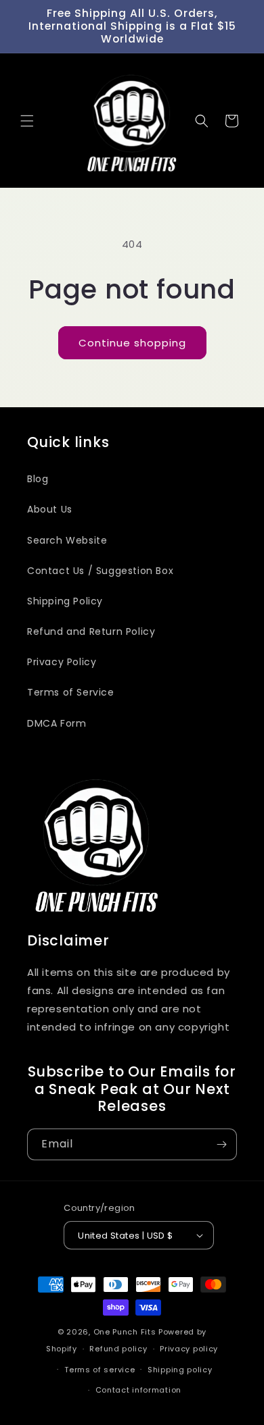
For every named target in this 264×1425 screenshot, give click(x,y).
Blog (37, 479)
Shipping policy (180, 1369)
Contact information (138, 1389)
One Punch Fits (124, 1331)
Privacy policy (189, 1348)
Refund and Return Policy (91, 631)
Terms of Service (70, 692)
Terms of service (99, 1369)
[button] (27, 121)
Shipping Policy (65, 601)
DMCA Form (56, 723)
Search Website (67, 540)
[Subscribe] (221, 1144)
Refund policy (118, 1348)
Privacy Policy (61, 662)
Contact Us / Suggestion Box (100, 570)
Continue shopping (132, 343)
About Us (49, 509)
